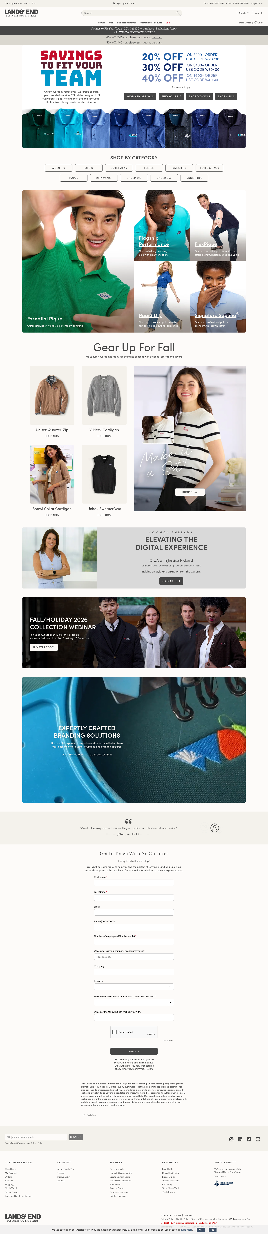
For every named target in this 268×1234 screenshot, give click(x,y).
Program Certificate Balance (19, 1196)
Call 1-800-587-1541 (214, 3)
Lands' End (30, 3)
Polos (73, 178)
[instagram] (231, 1137)
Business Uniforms (126, 22)
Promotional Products (151, 22)
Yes (201, 1230)
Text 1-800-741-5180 (238, 3)
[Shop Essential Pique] (78, 261)
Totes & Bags (209, 168)
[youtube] (258, 1137)
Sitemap (188, 1215)
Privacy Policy (37, 1143)
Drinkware (104, 178)
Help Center (257, 3)
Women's (58, 168)
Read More (186, 1230)
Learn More (220, 1176)
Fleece (149, 168)
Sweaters (179, 168)
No (212, 1230)
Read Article (171, 581)
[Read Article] (59, 557)
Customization (101, 754)
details (157, 37)
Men (111, 22)
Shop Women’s (199, 96)
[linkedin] (240, 1137)
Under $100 (194, 178)
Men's (89, 168)
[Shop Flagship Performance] (162, 225)
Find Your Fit (171, 96)
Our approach (72, 754)
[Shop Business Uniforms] (134, 128)
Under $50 (164, 178)
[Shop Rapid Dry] (162, 297)
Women (101, 22)
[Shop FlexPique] (218, 225)
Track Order (245, 22)
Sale (168, 22)
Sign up (75, 1137)
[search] (178, 13)
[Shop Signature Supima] (218, 297)
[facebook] (249, 1137)
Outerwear (119, 168)
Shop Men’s (226, 96)
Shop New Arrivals (140, 96)
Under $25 (134, 178)
